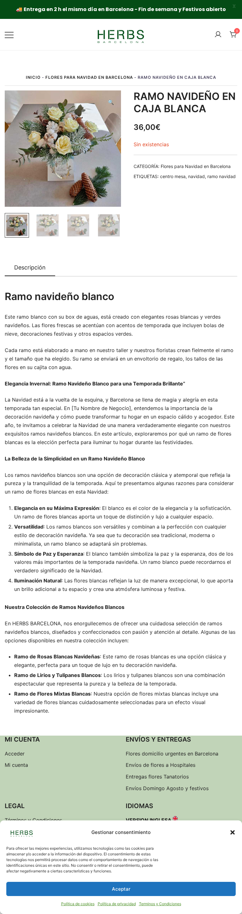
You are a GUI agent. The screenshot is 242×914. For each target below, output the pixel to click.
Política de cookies (78, 903)
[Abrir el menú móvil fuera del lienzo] (9, 34)
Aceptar (121, 889)
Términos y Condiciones (33, 820)
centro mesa (173, 176)
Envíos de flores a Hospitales (160, 765)
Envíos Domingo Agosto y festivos (167, 788)
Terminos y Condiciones (160, 903)
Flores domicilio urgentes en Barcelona (172, 753)
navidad (196, 176)
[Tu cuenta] (218, 35)
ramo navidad (221, 176)
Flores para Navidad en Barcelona (89, 77)
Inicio (33, 77)
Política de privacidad (117, 903)
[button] (232, 832)
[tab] (30, 268)
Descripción (30, 267)
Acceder (15, 753)
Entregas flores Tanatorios (157, 776)
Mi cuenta (16, 765)
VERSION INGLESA (148, 820)
